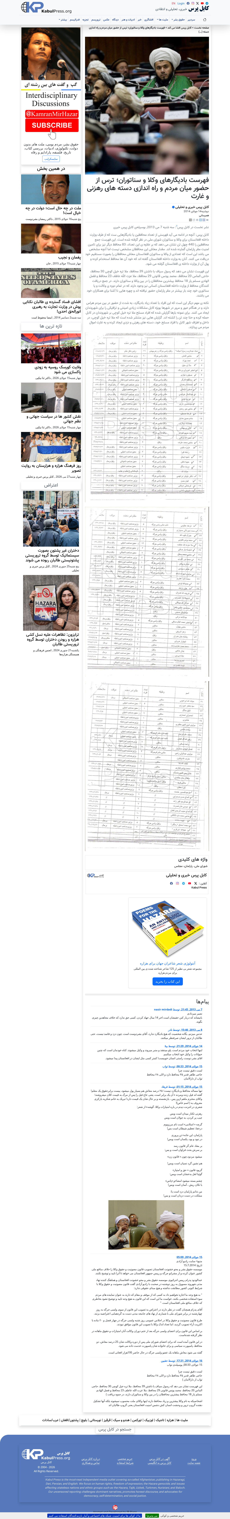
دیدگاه (115, 20)
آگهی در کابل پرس (159, 1459)
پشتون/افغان (70, 1420)
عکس (106, 20)
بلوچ (84, 1420)
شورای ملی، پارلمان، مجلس (190, 866)
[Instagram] (177, 884)
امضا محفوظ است (41, 317)
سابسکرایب (51, 159)
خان (48, 263)
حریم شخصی (125, 1459)
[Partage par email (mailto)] (207, 220)
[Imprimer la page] (197, 220)
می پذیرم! (152, 1515)
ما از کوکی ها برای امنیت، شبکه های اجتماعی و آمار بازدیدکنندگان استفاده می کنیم (95, 1515)
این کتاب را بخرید (167, 981)
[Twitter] (195, 884)
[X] (190, 220)
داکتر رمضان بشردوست (39, 219)
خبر (139, 20)
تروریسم (95, 20)
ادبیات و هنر (128, 20)
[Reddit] (193, 220)
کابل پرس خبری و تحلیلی (192, 207)
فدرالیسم (75, 20)
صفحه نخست (201, 28)
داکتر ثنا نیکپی (43, 378)
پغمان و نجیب (69, 257)
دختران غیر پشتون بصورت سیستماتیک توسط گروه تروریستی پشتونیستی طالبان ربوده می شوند (52, 555)
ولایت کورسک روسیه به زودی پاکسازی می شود (58, 369)
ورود (193, 1459)
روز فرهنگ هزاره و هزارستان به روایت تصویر (51, 468)
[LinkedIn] (200, 220)
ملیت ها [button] (163, 20)
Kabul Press (199, 888)
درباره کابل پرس (90, 1459)
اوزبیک (148, 1420)
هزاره (170, 1420)
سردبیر (191, 20)
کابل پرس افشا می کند (179, 28)
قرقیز (107, 1420)
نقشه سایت (193, 1463)
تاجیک (160, 1420)
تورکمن (137, 1420)
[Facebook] (204, 220)
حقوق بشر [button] (179, 20)
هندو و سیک (121, 1420)
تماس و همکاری (91, 1463)
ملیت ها (182, 1420)
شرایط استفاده (125, 1463)
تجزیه (86, 20)
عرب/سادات (50, 1420)
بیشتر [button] (63, 20)
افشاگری (148, 20)
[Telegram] (183, 884)
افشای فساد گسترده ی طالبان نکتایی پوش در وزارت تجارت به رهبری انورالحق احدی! (52, 307)
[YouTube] (189, 884)
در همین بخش (51, 168)
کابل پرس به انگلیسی (159, 1463)
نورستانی (95, 1420)
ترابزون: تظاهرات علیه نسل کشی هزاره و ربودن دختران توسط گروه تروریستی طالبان (52, 640)
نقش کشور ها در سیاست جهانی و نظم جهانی (54, 419)
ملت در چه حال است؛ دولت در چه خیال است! (53, 210)
